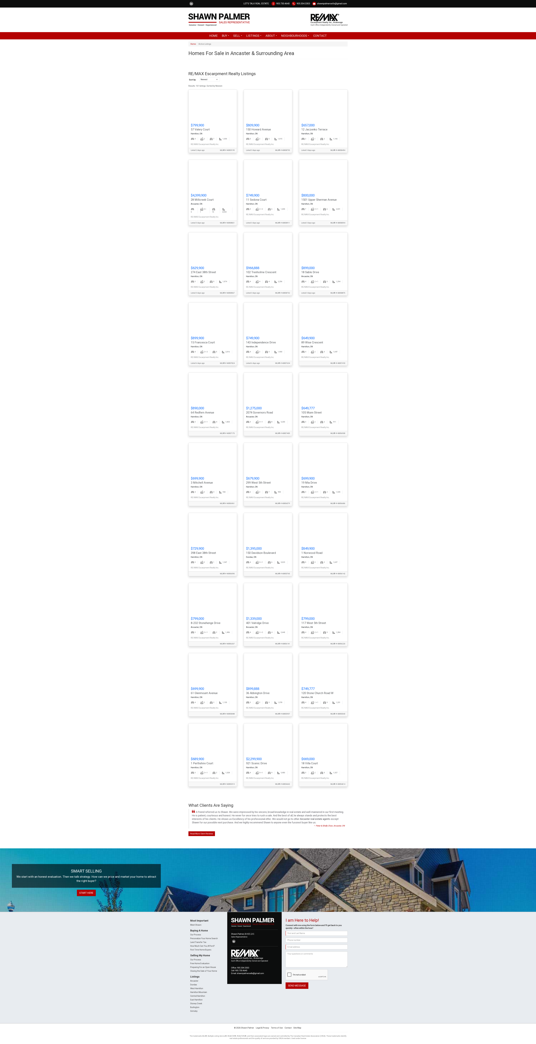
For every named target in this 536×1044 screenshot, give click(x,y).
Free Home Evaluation (200, 963)
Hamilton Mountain (198, 992)
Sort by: (192, 80)
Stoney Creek (196, 1003)
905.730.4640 (282, 3)
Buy (226, 36)
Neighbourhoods (296, 36)
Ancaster (194, 981)
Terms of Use (277, 1028)
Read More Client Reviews (201, 834)
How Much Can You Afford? (202, 946)
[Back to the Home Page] (227, 19)
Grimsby (194, 1011)
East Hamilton (196, 1000)
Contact (320, 35)
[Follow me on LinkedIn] (191, 3)
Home (213, 35)
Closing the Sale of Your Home (203, 971)
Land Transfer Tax (198, 942)
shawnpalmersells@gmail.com (331, 3)
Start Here (86, 892)
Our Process (195, 935)
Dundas (193, 985)
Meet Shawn (195, 925)
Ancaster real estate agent (314, 819)
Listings (254, 36)
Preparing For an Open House (203, 967)
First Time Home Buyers (200, 950)
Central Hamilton (197, 996)
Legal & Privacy (262, 1028)
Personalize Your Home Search (204, 938)
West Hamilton (196, 988)
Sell (238, 36)
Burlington (194, 1007)
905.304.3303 (303, 3)
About (271, 36)
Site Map (297, 1028)
